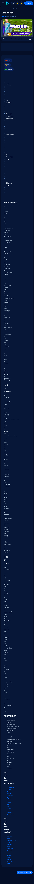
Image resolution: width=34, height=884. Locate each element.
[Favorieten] (21, 3)
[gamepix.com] (7, 3)
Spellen (3, 9)
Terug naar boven (25, 872)
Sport (9, 9)
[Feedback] (22, 38)
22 (6, 38)
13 (11, 38)
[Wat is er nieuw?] (17, 3)
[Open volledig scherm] (30, 38)
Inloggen (28, 3)
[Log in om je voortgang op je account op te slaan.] (18, 38)
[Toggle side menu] (2, 3)
